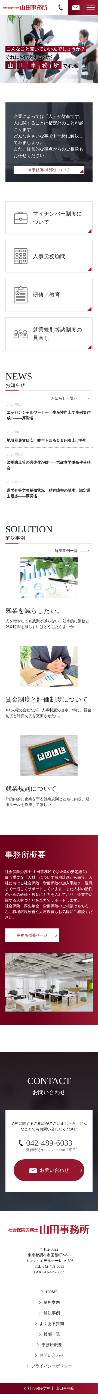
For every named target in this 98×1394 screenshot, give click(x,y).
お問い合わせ (51, 1355)
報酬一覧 (52, 1334)
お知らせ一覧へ (64, 398)
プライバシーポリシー (51, 1366)
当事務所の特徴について (49, 170)
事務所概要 (52, 1345)
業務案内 (52, 1302)
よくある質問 (51, 1323)
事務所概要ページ (32, 935)
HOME (52, 1292)
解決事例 (52, 1313)
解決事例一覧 (66, 551)
